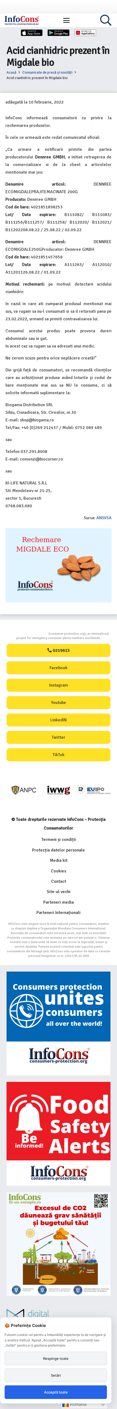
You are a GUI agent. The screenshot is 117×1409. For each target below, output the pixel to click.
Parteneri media (58, 902)
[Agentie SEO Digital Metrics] (58, 1317)
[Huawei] (85, 32)
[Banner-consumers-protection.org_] (58, 1023)
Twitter (58, 737)
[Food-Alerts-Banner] (58, 1134)
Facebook (58, 668)
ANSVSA (104, 518)
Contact (58, 881)
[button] (66, 20)
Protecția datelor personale (58, 850)
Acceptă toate (56, 1392)
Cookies (58, 871)
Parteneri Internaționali (58, 912)
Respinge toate (56, 1358)
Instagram (58, 685)
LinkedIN (58, 720)
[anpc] (24, 790)
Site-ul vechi (58, 891)
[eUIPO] (93, 790)
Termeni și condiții (58, 839)
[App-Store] (32, 32)
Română (78, 1404)
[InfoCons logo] (21, 20)
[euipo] (58, 790)
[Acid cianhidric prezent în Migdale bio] (58, 532)
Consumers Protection (28, 634)
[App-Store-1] (58, 32)
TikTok (58, 754)
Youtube (58, 702)
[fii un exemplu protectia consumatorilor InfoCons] (58, 1244)
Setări (56, 1375)
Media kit (58, 860)
